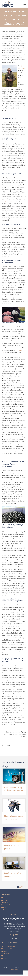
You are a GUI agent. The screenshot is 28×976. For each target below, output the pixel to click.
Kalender (5, 902)
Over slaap (5, 900)
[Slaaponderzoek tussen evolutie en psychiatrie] (14, 805)
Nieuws (4, 958)
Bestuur (4, 951)
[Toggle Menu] (24, 4)
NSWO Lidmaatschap (9, 946)
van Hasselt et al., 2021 (9, 201)
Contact (4, 907)
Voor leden (5, 953)
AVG (3, 909)
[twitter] (12, 938)
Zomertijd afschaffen (8, 905)
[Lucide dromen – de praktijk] (14, 834)
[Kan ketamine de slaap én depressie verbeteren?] (14, 776)
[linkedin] (16, 938)
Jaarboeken (5, 956)
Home (4, 898)
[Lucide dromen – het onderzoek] (14, 863)
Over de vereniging (7, 949)
